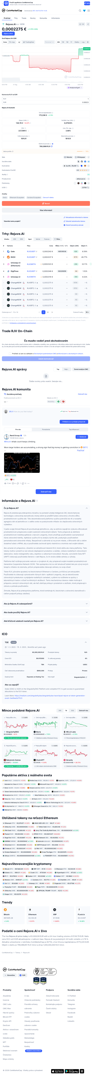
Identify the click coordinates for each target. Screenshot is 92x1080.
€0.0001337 (47, 834)
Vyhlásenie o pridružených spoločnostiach (23, 323)
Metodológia (29, 1038)
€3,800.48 (52, 827)
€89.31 (15, 872)
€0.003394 (17, 834)
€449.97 (16, 880)
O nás (26, 996)
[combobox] (49, 42)
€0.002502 (50, 837)
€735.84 (41, 872)
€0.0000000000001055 (22, 855)
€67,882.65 (17, 869)
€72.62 (69, 872)
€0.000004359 (19, 890)
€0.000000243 (53, 841)
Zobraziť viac (82, 394)
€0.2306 (50, 845)
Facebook (71, 1013)
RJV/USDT (31, 251)
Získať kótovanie (52, 996)
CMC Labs (7, 1004)
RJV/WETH (31, 264)
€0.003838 (18, 887)
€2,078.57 (17, 823)
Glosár (48, 1013)
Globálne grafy (8, 1038)
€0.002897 (18, 837)
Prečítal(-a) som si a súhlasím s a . (47, 354)
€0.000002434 (57, 830)
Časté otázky (51, 1008)
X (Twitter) (72, 996)
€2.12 (53, 890)
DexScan (6, 1025)
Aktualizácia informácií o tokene (77, 217)
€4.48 (39, 883)
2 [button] (47, 312)
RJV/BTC (30, 282)
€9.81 (71, 880)
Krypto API (7, 1021)
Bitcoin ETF (7, 1017)
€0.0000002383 (49, 848)
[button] (39, 312)
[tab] (19, 42)
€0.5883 (67, 876)
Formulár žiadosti (52, 1000)
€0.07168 (67, 883)
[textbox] (34, 414)
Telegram (71, 1004)
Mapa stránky (8, 1059)
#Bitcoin (7, 441)
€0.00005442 (19, 841)
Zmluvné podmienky (32, 1000)
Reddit (70, 1017)
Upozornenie (29, 1034)
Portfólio (6, 1046)
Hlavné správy (8, 1013)
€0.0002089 (18, 845)
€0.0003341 (18, 848)
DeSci (5, 197)
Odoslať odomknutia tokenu (75, 221)
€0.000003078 (50, 887)
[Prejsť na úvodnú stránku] (12, 10)
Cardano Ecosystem (34, 197)
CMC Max (7, 1008)
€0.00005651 (59, 855)
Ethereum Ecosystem (17, 197)
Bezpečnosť (29, 1042)
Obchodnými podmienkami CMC (45, 354)
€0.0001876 (57, 852)
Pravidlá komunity (31, 1029)
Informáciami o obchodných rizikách (70, 354)
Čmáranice (7, 1055)
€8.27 (47, 823)
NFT (4, 1042)
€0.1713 (44, 880)
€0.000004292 (19, 827)
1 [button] (43, 312)
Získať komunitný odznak (74, 225)
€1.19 (43, 869)
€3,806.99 (18, 830)
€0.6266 (14, 883)
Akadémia (7, 996)
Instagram (72, 1008)
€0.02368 (39, 876)
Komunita (71, 1000)
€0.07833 (14, 876)
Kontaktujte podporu (54, 1004)
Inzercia (6, 1000)
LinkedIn (71, 1021)
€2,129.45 (68, 869)
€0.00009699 (21, 852)
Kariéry (27, 1046)
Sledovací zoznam (10, 1051)
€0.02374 (16, 894)
